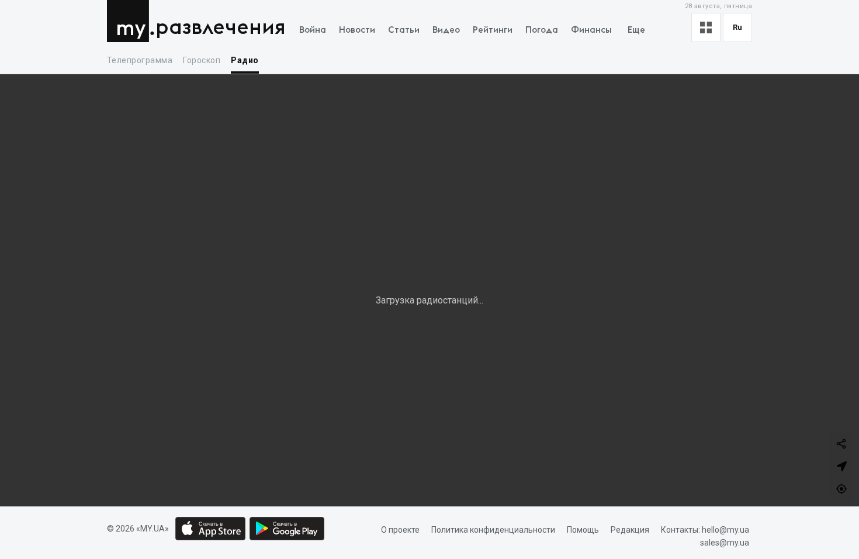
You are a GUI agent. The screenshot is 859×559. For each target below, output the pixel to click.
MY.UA (130, 21)
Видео (446, 30)
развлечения (220, 28)
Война (312, 30)
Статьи (404, 30)
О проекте (400, 529)
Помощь (583, 529)
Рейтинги (492, 30)
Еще (636, 30)
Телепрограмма (139, 60)
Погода (541, 30)
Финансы (591, 30)
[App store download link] (210, 528)
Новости (357, 30)
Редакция (630, 529)
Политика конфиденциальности (493, 529)
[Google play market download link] (287, 528)
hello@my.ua (725, 529)
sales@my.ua (724, 543)
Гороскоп (201, 60)
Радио (244, 60)
